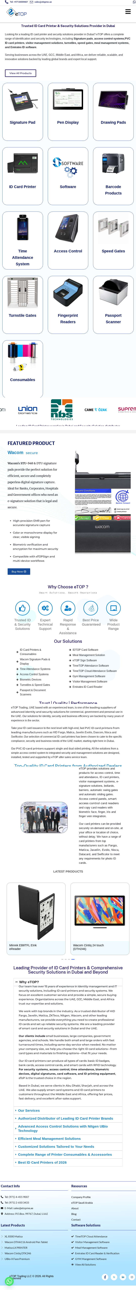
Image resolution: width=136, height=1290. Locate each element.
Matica (84, 858)
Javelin (95, 858)
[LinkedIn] (123, 1286)
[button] (4, 410)
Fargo (112, 854)
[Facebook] (105, 1286)
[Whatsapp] (9, 1281)
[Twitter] (114, 1286)
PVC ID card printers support (35, 757)
